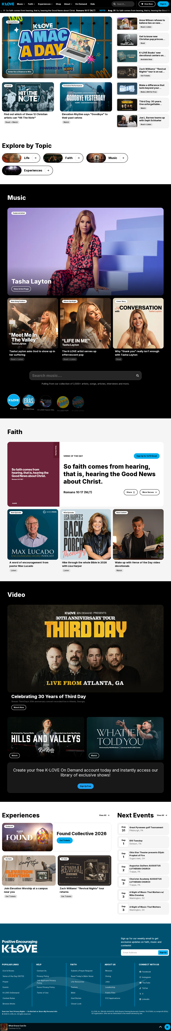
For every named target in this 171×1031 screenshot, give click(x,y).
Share (129, 492)
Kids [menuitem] (93, 4)
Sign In (163, 4)
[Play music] (167, 1027)
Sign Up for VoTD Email (147, 456)
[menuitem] (21, 4)
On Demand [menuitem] (81, 4)
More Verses (148, 492)
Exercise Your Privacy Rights (13, 1011)
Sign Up (163, 952)
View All (102, 815)
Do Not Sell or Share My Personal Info (42, 1011)
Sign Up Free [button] (85, 786)
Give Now (148, 4)
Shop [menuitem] (58, 4)
